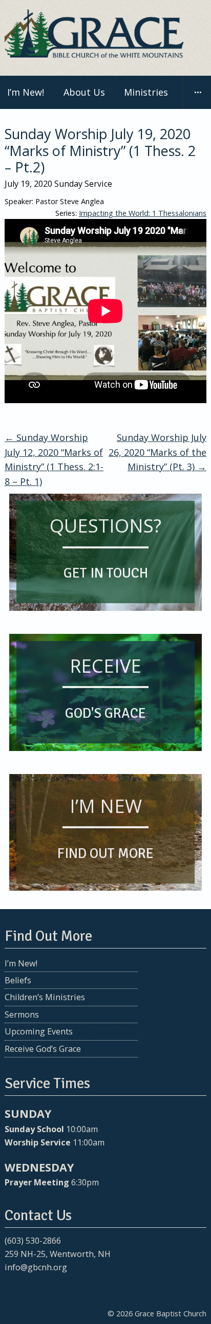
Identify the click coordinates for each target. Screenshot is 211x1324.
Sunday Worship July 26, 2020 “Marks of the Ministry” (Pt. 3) (157, 452)
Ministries (146, 92)
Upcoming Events (39, 1031)
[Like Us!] (11, 1287)
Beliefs (18, 980)
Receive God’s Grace (43, 1048)
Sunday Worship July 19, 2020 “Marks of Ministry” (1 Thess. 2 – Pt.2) (100, 150)
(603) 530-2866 (33, 1240)
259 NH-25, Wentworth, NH (58, 1254)
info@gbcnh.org (36, 1267)
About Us (84, 92)
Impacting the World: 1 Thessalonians (142, 213)
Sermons (22, 1014)
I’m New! (21, 963)
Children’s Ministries (45, 997)
